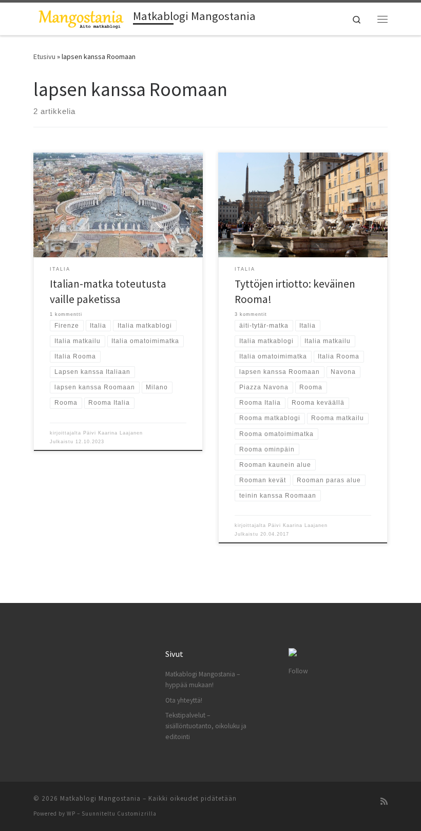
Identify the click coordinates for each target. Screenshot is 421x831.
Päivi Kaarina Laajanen (113, 433)
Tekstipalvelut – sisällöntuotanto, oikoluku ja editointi (205, 726)
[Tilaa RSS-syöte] (384, 801)
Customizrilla (137, 813)
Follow (298, 671)
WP (71, 813)
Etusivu (44, 56)
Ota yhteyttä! (183, 700)
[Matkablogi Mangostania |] (81, 17)
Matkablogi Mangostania (100, 798)
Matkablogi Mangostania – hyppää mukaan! (202, 679)
